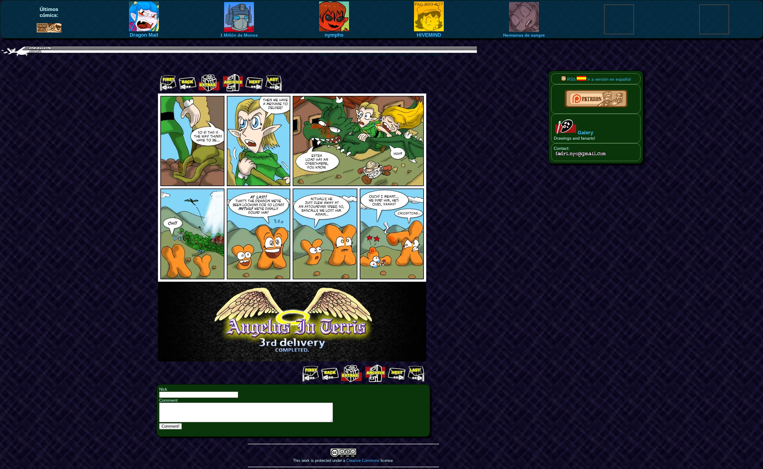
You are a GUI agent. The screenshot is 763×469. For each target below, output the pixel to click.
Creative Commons (362, 460)
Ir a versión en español (608, 79)
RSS (571, 79)
